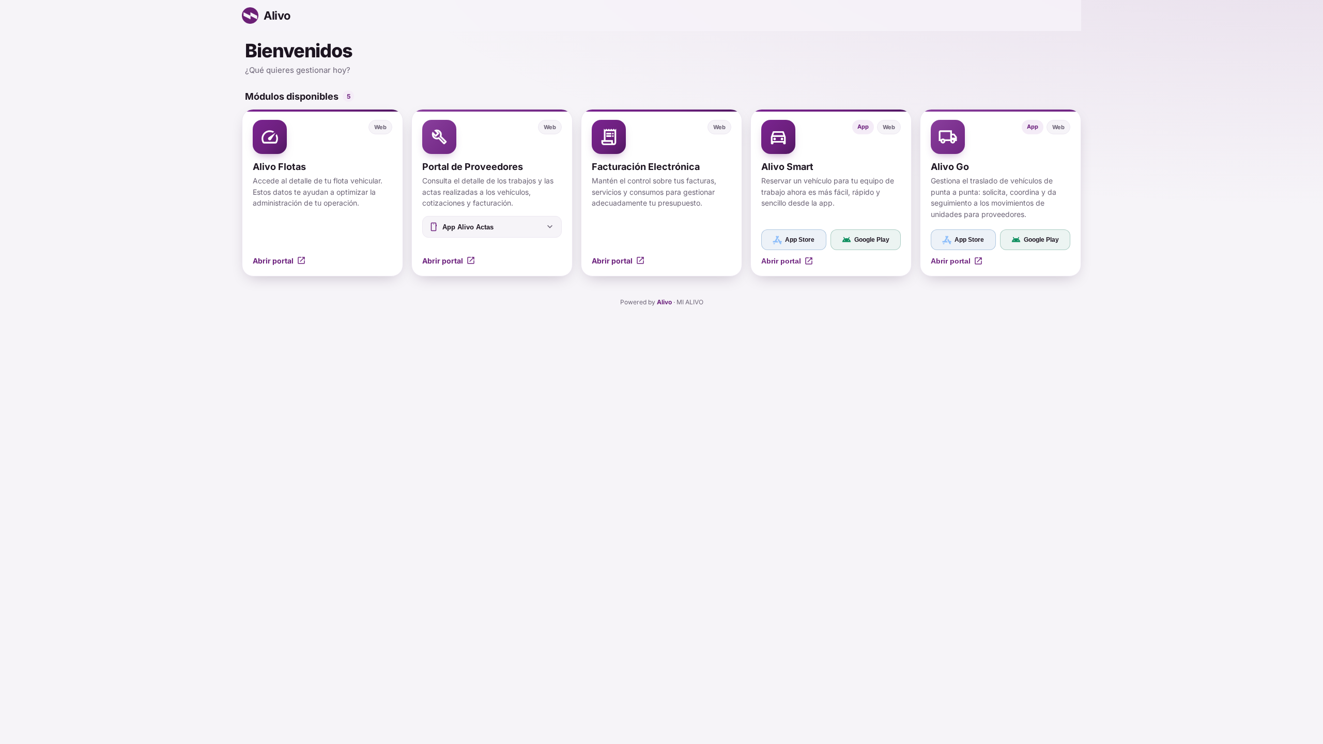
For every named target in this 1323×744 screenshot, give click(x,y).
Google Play (865, 239)
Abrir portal (787, 261)
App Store (799, 239)
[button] (322, 192)
